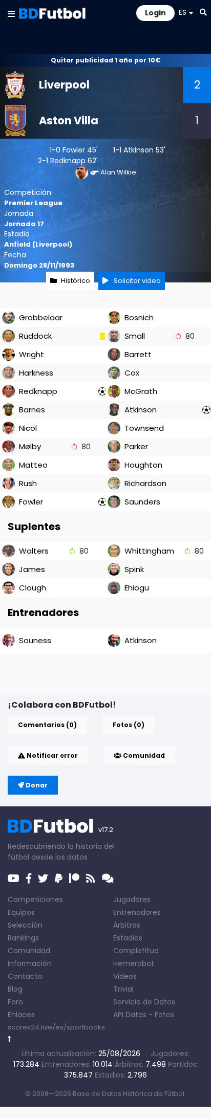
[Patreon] (74, 878)
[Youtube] (13, 878)
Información (30, 963)
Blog (15, 989)
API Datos (129, 1015)
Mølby (30, 446)
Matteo (33, 464)
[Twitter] (43, 878)
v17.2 (105, 830)
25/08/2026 (119, 1053)
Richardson (145, 483)
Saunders (142, 501)
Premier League (33, 203)
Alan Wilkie (118, 172)
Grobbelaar (40, 317)
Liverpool (64, 84)
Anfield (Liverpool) (38, 244)
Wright (31, 354)
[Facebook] (28, 878)
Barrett (138, 354)
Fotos (164, 1015)
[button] (11, 13)
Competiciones (35, 899)
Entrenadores (137, 912)
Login (155, 13)
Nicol (28, 428)
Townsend (144, 428)
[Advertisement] (109, 678)
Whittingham (149, 550)
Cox (131, 372)
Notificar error (51, 755)
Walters (34, 550)
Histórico (75, 281)
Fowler (73, 150)
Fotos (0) (128, 724)
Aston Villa (68, 120)
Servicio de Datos (144, 1002)
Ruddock (35, 336)
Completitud (136, 951)
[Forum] (108, 878)
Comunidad (143, 755)
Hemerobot (133, 963)
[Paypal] (58, 878)
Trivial (123, 989)
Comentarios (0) (47, 724)
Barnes (32, 409)
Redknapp (68, 161)
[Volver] (9, 1039)
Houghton (143, 464)
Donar (36, 785)
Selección (25, 925)
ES (182, 12)
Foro (15, 1002)
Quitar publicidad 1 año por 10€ (105, 60)
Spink (134, 569)
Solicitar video (136, 281)
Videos (125, 976)
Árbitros (126, 925)
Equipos (21, 912)
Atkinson (138, 150)
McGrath (140, 391)
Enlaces (21, 1015)
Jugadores (132, 899)
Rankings (23, 938)
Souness (35, 640)
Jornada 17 (24, 224)
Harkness (36, 372)
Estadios (127, 938)
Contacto (25, 976)
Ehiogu (136, 587)
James (32, 569)
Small (134, 336)
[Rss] (90, 878)
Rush (28, 483)
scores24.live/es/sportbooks (56, 1027)
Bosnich (139, 317)
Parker (136, 446)
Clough (32, 587)
